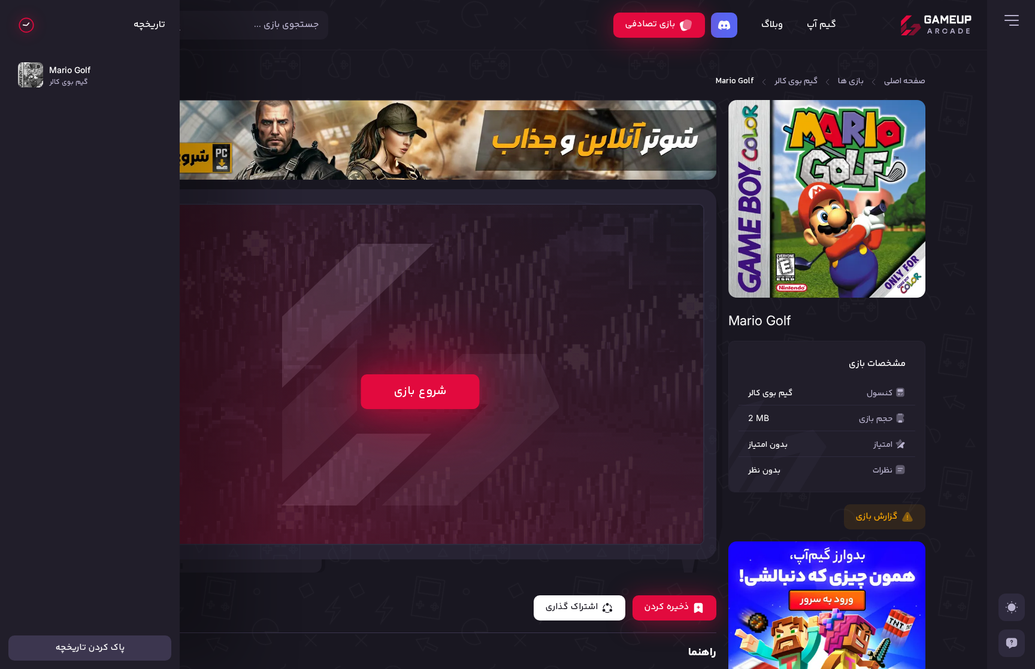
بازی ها (851, 81)
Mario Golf (735, 81)
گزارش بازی (877, 516)
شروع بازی (420, 391)
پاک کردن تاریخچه (90, 648)
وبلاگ (772, 25)
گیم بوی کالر (796, 81)
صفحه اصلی (904, 81)
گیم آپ (821, 25)
